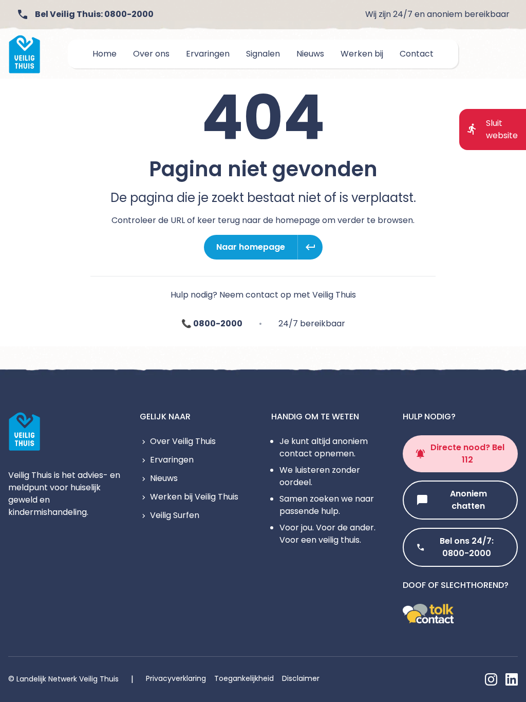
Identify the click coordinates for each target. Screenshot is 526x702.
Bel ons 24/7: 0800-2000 (467, 547)
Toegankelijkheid (244, 678)
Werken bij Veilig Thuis (194, 497)
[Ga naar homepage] (24, 54)
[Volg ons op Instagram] (491, 679)
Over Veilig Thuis (183, 441)
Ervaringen (172, 460)
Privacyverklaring (176, 678)
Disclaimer (301, 678)
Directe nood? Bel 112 (467, 453)
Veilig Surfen (174, 515)
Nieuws (164, 478)
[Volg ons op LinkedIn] (511, 679)
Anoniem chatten (468, 500)
